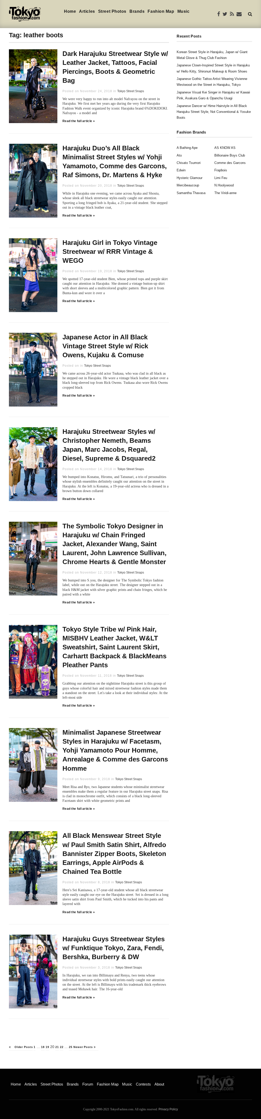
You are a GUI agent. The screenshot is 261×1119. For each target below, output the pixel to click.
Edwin (181, 170)
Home (70, 11)
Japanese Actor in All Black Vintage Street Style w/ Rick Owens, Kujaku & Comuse (105, 346)
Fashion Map (161, 11)
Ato (179, 155)
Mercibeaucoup (188, 185)
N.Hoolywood (224, 185)
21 (57, 1047)
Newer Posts (83, 1047)
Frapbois (220, 170)
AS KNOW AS (225, 148)
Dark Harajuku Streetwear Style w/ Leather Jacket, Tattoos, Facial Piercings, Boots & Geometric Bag (115, 67)
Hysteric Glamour (189, 178)
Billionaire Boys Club (229, 155)
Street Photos (112, 11)
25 (70, 1047)
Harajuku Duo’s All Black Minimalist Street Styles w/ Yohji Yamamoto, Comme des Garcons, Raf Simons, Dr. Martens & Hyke (114, 161)
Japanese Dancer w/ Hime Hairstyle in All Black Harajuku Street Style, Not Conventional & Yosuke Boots (214, 112)
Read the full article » (78, 121)
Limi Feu (220, 178)
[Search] (250, 14)
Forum (87, 1084)
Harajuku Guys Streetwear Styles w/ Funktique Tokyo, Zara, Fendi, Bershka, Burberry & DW (113, 948)
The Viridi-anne (225, 193)
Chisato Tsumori (189, 163)
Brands (137, 11)
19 (47, 1047)
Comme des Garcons (230, 163)
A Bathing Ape (187, 148)
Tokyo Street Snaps (130, 91)
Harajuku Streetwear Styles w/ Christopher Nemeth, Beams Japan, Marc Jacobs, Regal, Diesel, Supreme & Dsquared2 (108, 445)
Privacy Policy (168, 1109)
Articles (87, 11)
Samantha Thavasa (191, 193)
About (159, 1084)
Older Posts (23, 1047)
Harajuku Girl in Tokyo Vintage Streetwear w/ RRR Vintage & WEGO (109, 251)
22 (61, 1047)
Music (183, 11)
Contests (143, 1084)
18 (43, 1047)
